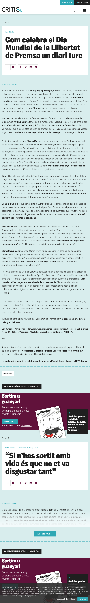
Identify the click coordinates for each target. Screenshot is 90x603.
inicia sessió (26, 425)
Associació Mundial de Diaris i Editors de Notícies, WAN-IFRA (52, 350)
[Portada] (12, 9)
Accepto (83, 599)
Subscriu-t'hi (67, 2)
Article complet (46, 534)
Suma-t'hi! (8, 422)
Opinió (5, 22)
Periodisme (8, 373)
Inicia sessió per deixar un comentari (22, 386)
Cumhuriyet (77, 97)
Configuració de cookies (64, 599)
